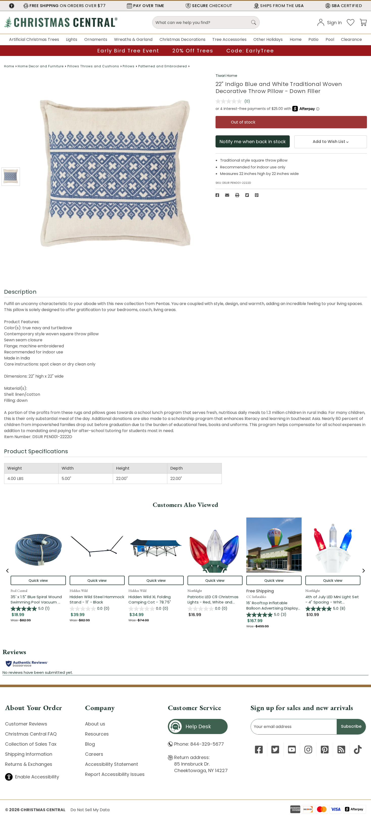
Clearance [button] (351, 39)
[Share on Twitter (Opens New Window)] (247, 195)
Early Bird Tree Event (128, 50)
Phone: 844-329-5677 (199, 744)
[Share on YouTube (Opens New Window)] (291, 749)
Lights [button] (71, 39)
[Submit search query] (253, 22)
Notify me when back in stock (253, 141)
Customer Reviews (26, 724)
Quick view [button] (38, 580)
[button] (11, 5)
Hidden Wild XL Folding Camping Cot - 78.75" (149, 599)
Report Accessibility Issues (115, 774)
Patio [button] (313, 39)
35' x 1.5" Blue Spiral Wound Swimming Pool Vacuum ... (38, 599)
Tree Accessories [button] (229, 39)
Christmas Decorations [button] (182, 39)
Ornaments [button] (95, 39)
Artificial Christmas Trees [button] (34, 39)
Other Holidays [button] (268, 39)
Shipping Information (28, 754)
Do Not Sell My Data (90, 810)
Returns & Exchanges (28, 764)
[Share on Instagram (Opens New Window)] (308, 749)
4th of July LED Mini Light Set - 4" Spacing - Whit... (333, 599)
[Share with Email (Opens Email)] (227, 195)
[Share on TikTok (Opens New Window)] (357, 749)
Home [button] (296, 39)
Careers (94, 754)
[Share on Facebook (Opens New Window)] (217, 195)
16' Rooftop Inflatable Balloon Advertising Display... (274, 605)
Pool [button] (330, 39)
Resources (97, 734)
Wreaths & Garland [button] (133, 39)
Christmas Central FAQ (31, 734)
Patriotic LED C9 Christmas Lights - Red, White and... (215, 599)
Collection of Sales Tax (31, 744)
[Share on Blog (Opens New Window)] (341, 749)
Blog (90, 744)
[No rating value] (230, 101)
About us (95, 724)
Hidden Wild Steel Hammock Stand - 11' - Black (97, 599)
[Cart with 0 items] (363, 22)
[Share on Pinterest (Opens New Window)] (256, 195)
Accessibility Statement (111, 764)
